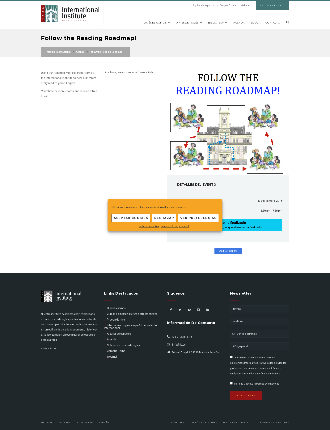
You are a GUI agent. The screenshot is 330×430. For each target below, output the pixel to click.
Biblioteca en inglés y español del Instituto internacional (130, 327)
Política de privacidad (237, 422)
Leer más (47, 348)
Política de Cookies (204, 422)
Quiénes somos (155, 22)
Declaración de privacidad (175, 226)
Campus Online (227, 5)
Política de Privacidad (267, 383)
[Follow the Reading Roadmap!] (228, 122)
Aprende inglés (187, 22)
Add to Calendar (228, 250)
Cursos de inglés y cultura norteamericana (132, 313)
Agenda (238, 22)
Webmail (245, 5)
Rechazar (164, 218)
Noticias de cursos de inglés (123, 345)
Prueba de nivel (116, 319)
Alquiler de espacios (203, 5)
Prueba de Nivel (272, 5)
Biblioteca (216, 22)
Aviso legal (178, 422)
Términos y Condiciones (274, 422)
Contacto (272, 22)
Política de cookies (149, 226)
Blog (255, 22)
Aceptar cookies (131, 218)
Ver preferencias (198, 218)
